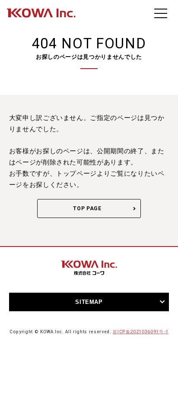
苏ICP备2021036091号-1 (140, 331)
